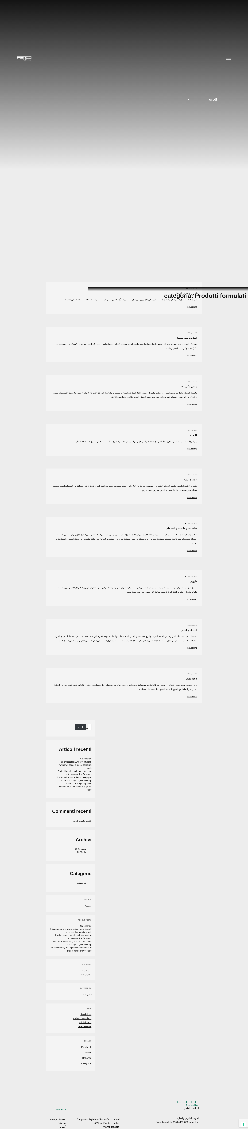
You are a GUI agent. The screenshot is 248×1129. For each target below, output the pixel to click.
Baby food (191, 678)
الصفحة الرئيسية (58, 1119)
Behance (86, 1058)
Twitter (88, 1052)
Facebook (86, 1047)
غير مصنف (81, 883)
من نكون (62, 1123)
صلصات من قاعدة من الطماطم (181, 528)
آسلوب (62, 1126)
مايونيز (194, 581)
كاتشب (193, 435)
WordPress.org (84, 1026)
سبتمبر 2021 (80, 849)
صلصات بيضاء (190, 479)
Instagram (86, 1063)
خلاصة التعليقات (85, 1022)
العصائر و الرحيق (189, 630)
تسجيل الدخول (85, 1014)
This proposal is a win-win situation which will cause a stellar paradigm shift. (75, 765)
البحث (86, 728)
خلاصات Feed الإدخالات (82, 1018)
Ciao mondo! (85, 759)
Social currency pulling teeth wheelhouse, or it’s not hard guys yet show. (74, 787)
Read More (192, 356)
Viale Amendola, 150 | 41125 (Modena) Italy (178, 1122)
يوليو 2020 (81, 852)
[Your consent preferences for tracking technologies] (243, 1124)
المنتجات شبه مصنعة (187, 338)
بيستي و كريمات (189, 386)
